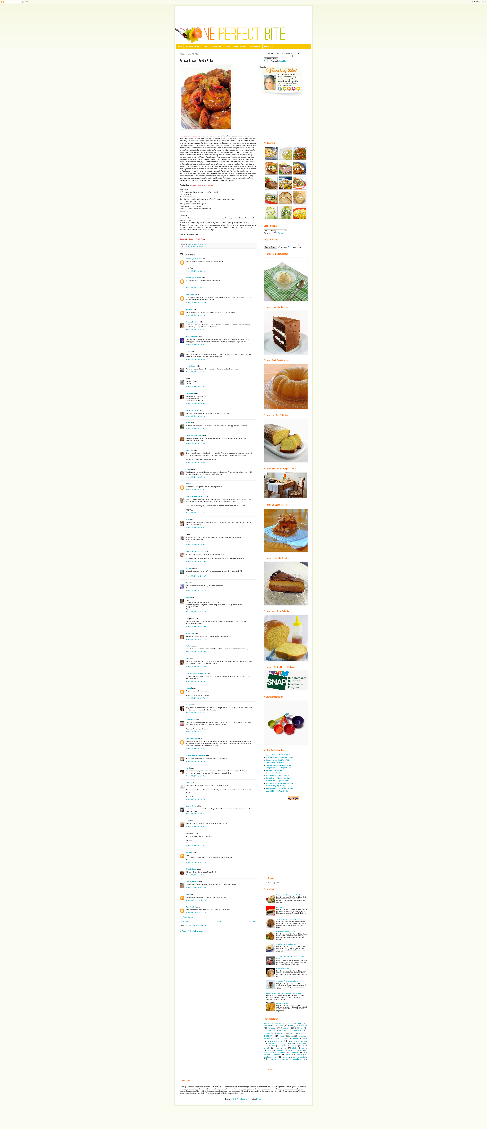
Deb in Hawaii (191, 366)
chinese (300, 1028)
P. (186, 379)
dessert (268, 1035)
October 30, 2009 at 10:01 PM (196, 862)
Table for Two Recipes (212, 46)
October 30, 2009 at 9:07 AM (195, 528)
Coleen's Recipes (192, 322)
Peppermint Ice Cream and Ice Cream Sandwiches (283, 993)
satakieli (189, 688)
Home (180, 46)
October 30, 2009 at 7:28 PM (195, 845)
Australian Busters (282, 1003)
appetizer (278, 1023)
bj (186, 534)
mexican (304, 1041)
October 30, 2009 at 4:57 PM (195, 799)
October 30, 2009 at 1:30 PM (195, 681)
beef (300, 1023)
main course (275, 1041)
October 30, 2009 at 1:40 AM (195, 330)
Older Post (252, 921)
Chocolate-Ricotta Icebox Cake (287, 981)
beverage (267, 1026)
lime (305, 1038)
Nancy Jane (190, 633)
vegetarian (285, 1059)
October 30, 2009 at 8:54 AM (195, 513)
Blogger (259, 1099)
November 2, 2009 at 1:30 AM (196, 913)
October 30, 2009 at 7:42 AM (195, 462)
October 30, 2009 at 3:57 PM (195, 761)
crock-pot (280, 1033)
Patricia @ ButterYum (194, 259)
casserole (303, 1026)
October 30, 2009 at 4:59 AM (195, 359)
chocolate (268, 1030)
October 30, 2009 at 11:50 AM (196, 612)
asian (290, 1023)
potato (188, 246)
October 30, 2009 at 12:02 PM (196, 626)
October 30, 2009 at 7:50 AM (195, 477)
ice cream (267, 1038)
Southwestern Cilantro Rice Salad (288, 895)
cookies (267, 1033)
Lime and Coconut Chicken (285, 932)
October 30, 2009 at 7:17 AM (195, 429)
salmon (304, 1048)
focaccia (301, 1036)
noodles (271, 1043)
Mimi (187, 583)
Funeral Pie (280, 907)
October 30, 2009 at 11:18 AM (196, 576)
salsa (270, 1050)
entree (291, 1036)
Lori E (188, 768)
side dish (294, 1052)
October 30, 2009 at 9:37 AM (195, 544)
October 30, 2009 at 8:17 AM (195, 490)
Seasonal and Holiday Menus (235, 46)
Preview (267, 61)
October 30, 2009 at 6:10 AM (195, 372)
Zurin (188, 894)
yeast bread (297, 1059)
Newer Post (184, 921)
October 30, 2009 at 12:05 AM (196, 302)
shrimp (283, 1052)
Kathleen (189, 568)
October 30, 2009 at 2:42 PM (195, 713)
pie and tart (300, 1043)
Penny (188, 469)
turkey (285, 1057)
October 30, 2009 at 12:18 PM (196, 652)
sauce (290, 1050)
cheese (272, 1028)
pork (274, 1046)
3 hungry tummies (192, 882)
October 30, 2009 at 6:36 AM (195, 403)
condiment (297, 1030)
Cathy (188, 520)
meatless (293, 1041)
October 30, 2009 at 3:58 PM (195, 776)
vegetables (200, 246)
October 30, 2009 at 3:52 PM (195, 748)
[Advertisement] (243, 13)
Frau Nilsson (190, 393)
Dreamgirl (189, 450)
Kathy (188, 821)
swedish (267, 1057)
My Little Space (191, 869)
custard (300, 1033)
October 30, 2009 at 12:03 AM (196, 288)
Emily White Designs (240, 1099)
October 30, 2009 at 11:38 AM (196, 591)
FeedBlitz (282, 61)
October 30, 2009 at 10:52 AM (196, 561)
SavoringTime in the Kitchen (196, 755)
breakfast (280, 1026)
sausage (300, 1050)
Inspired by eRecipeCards (195, 496)
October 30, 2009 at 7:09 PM (195, 826)
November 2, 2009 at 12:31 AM (196, 900)
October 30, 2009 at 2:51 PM (195, 732)
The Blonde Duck (192, 410)
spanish (193, 246)
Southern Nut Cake (283, 969)
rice (285, 1048)
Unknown (189, 309)
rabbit (278, 1048)
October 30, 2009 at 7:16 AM (195, 416)
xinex (188, 659)
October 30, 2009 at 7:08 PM (195, 814)
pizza (266, 1046)
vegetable (303, 1057)
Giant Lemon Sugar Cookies (286, 944)
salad (294, 1048)
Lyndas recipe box (192, 738)
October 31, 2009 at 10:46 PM (196, 887)
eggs (283, 1036)
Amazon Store (255, 46)
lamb (287, 1038)
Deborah (189, 705)
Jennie (188, 783)
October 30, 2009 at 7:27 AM (195, 443)
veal (293, 1057)
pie (290, 1043)
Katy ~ (188, 351)
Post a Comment (188, 917)
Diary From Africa (192, 337)
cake (291, 1026)
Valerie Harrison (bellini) (194, 435)
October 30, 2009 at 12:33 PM (196, 666)
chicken (286, 1028)
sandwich (280, 1050)
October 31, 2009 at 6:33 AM (195, 875)
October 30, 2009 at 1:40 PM (195, 698)
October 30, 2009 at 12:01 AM (196, 271)
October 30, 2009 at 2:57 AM (195, 344)
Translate (281, 233)
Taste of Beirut (191, 806)
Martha (188, 423)
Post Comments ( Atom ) (197, 925)
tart (276, 1057)
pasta (281, 1043)
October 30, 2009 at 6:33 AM (195, 386)
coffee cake (283, 1030)
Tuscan (266, 1023)
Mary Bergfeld (191, 294)
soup (288, 1055)
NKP (187, 484)
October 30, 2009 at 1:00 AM (195, 315)
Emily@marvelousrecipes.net (196, 673)
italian (278, 1038)
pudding (295, 1046)
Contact (267, 46)
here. (290, 85)
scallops (274, 1052)
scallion (266, 1052)
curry (290, 1033)
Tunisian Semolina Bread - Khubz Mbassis (291, 919)
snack (276, 1055)
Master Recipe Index (193, 46)
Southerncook (191, 719)
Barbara (189, 646)
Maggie (188, 597)
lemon (296, 1038)
